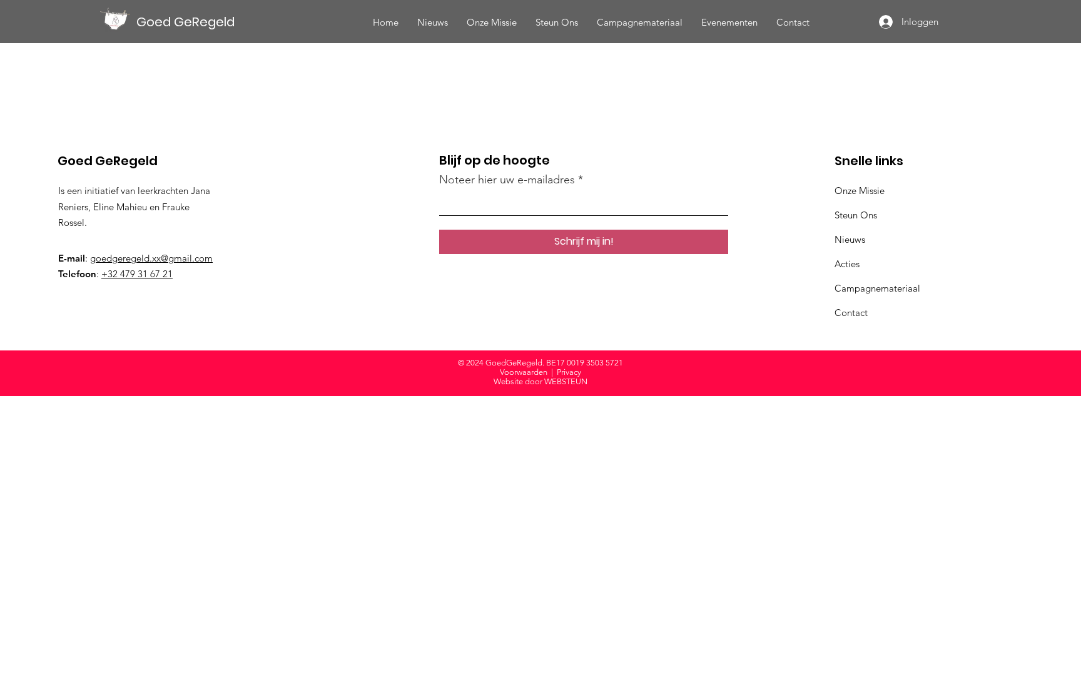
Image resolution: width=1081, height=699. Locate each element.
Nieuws (850, 239)
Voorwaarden (523, 372)
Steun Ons (856, 215)
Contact (851, 313)
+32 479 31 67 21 (137, 274)
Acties (847, 264)
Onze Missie (860, 190)
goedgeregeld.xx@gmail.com (151, 258)
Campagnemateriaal (877, 288)
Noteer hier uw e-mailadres (507, 179)
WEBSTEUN (565, 381)
